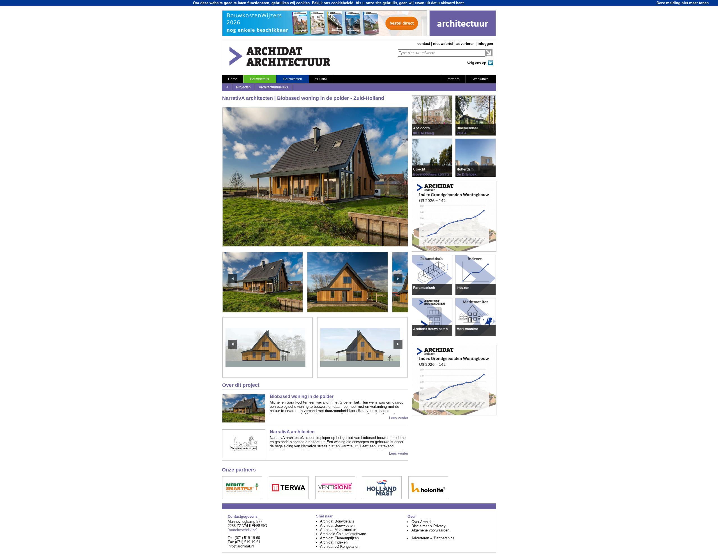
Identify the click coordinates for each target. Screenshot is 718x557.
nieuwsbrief (443, 44)
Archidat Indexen (334, 542)
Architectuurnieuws (273, 87)
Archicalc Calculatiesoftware (343, 534)
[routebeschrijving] (242, 530)
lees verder (422, 127)
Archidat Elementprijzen (339, 538)
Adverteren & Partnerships (432, 538)
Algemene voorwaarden (430, 530)
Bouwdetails (259, 79)
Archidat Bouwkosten (337, 525)
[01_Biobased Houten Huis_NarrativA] (267, 376)
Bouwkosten (292, 79)
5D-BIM (321, 79)
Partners (453, 79)
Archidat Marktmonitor (338, 530)
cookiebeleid (342, 3)
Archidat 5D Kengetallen (339, 546)
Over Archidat (422, 522)
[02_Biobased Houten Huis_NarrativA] (362, 376)
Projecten (243, 87)
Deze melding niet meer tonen (683, 3)
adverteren (465, 44)
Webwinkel (481, 79)
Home (232, 79)
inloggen (485, 44)
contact (423, 44)
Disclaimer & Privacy (428, 526)
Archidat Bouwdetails (337, 521)
